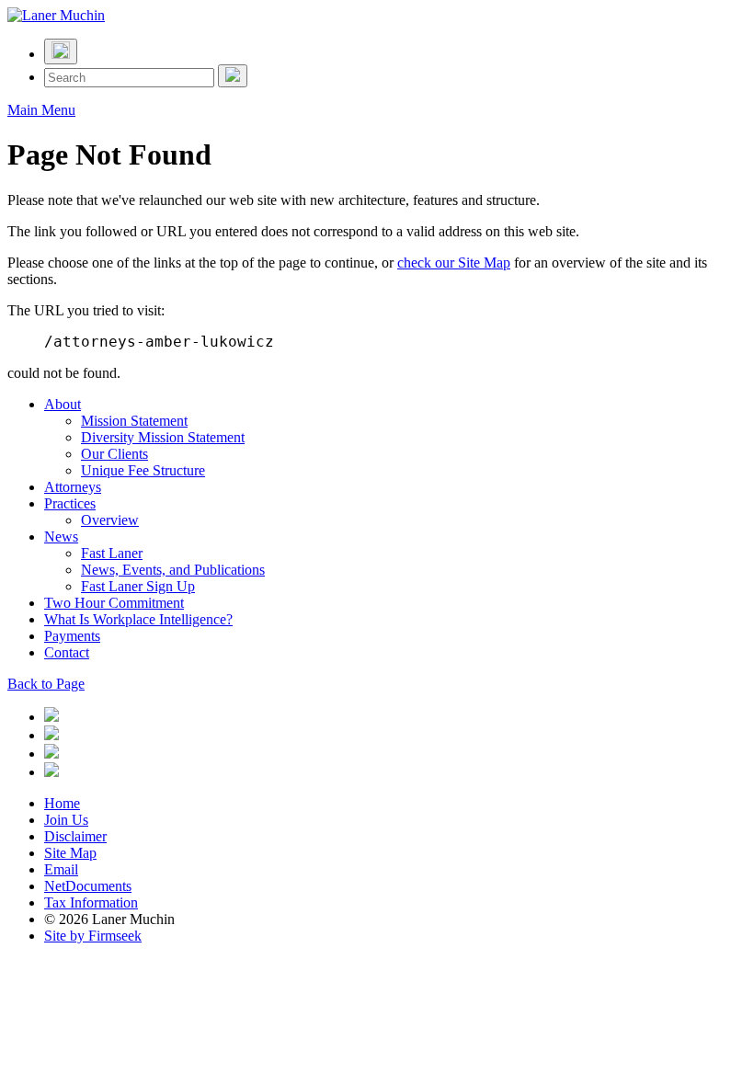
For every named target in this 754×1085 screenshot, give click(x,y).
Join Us (66, 820)
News (61, 536)
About (62, 404)
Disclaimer (75, 836)
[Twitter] (51, 735)
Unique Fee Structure (143, 470)
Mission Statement (134, 420)
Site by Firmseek (93, 935)
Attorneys (72, 487)
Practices (70, 503)
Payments (72, 636)
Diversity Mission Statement (163, 437)
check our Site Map (453, 262)
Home (62, 803)
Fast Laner (112, 553)
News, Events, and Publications (173, 569)
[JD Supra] (51, 753)
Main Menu (41, 110)
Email (61, 869)
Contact (66, 652)
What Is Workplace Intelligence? (138, 619)
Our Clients (114, 454)
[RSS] (51, 772)
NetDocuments (87, 886)
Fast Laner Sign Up (138, 586)
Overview (110, 520)
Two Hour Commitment (114, 603)
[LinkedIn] (51, 717)
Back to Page (46, 683)
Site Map (70, 853)
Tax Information (91, 902)
